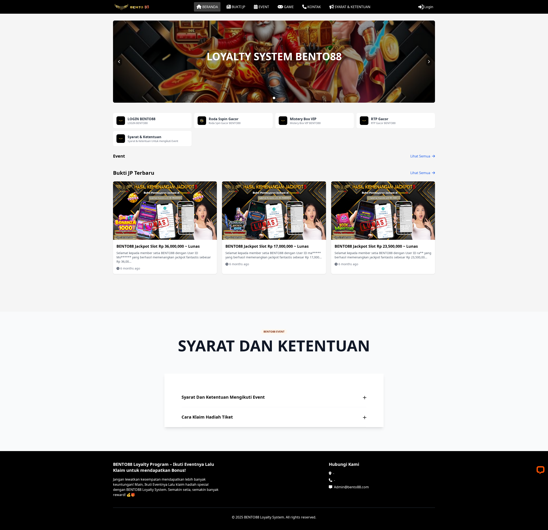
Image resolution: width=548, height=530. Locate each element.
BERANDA (210, 6)
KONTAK (314, 6)
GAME (289, 6)
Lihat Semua (420, 156)
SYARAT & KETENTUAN (352, 6)
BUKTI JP (238, 6)
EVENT (264, 6)
